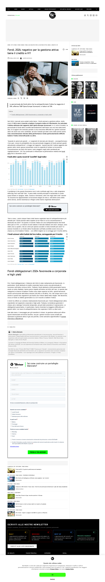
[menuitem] (11, 15)
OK (52, 575)
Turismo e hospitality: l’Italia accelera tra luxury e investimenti (88, 62)
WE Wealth (52, 15)
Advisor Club (78, 9)
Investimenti (18, 492)
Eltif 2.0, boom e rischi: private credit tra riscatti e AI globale (31, 504)
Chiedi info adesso (53, 209)
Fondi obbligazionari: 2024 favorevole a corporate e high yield (31, 114)
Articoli (31, 9)
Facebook (85, 15)
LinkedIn (24, 98)
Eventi (23, 9)
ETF (14, 466)
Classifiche (10, 466)
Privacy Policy (54, 569)
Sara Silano (19, 471)
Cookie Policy (70, 569)
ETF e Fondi (18, 466)
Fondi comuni (25, 466)
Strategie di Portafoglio (29, 475)
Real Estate (74, 59)
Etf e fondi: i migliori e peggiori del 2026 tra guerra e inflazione (31, 512)
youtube (96, 15)
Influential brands (65, 9)
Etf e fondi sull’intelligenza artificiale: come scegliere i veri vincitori (32, 478)
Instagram (91, 15)
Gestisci (52, 579)
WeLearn (89, 9)
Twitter (21, 98)
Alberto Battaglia (27, 58)
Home (15, 9)
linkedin (94, 15)
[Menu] (9, 9)
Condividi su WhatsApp (27, 98)
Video (39, 9)
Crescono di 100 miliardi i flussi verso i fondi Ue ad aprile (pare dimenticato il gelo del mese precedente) (41, 486)
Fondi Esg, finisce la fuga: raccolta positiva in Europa (29, 495)
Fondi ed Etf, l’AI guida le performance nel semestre (28, 469)
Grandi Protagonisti (50, 9)
